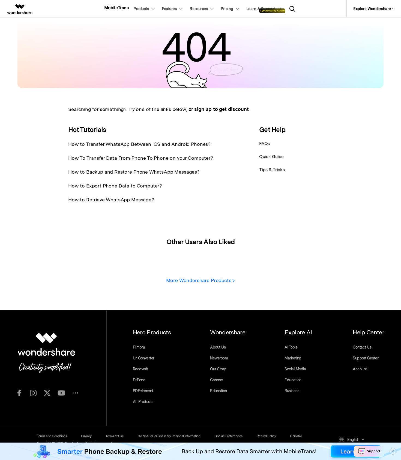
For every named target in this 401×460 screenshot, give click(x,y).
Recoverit (140, 369)
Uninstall (296, 436)
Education (218, 391)
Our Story (218, 369)
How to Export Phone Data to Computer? (115, 186)
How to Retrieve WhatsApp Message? (111, 199)
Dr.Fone (139, 380)
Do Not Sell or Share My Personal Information (169, 436)
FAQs (264, 143)
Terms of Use (115, 436)
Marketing (293, 358)
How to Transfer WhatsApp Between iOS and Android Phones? (139, 144)
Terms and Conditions (52, 436)
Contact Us (362, 347)
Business (292, 391)
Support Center (365, 358)
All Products (143, 402)
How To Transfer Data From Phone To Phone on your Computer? (140, 158)
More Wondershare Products (199, 280)
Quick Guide (271, 156)
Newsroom (219, 358)
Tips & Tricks (272, 169)
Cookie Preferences (228, 436)
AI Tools (291, 347)
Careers (216, 380)
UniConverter (143, 358)
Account (360, 369)
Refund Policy (266, 436)
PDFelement (143, 391)
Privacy (86, 436)
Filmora (139, 347)
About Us (218, 347)
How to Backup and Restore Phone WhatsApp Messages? (134, 172)
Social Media (295, 369)
